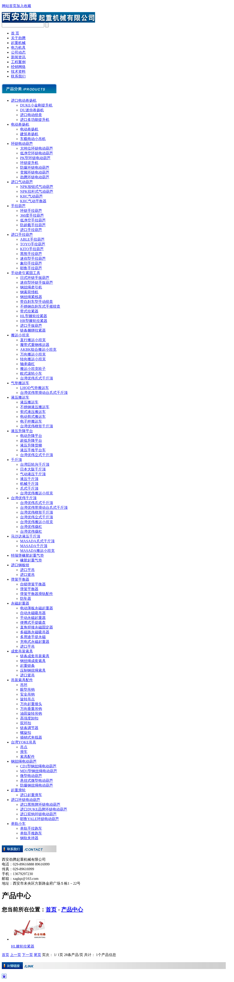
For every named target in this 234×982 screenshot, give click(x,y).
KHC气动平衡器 (33, 201)
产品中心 (72, 909)
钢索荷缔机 (29, 292)
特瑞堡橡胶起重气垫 (27, 555)
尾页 (37, 955)
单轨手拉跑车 (31, 828)
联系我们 (18, 76)
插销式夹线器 (31, 737)
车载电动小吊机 (33, 139)
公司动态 (18, 52)
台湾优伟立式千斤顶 (36, 455)
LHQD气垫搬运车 (34, 388)
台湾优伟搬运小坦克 (36, 493)
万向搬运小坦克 (33, 354)
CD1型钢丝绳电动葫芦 (38, 766)
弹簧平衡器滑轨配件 (36, 594)
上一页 (15, 955)
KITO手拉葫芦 (32, 249)
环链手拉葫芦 (31, 211)
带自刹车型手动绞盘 (36, 302)
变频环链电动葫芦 (34, 172)
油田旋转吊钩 (31, 713)
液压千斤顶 (29, 479)
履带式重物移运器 (34, 345)
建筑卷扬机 (29, 134)
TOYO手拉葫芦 (32, 244)
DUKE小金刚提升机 (36, 105)
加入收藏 (23, 6)
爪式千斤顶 (29, 488)
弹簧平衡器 (20, 579)
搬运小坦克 (20, 335)
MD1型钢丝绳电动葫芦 (38, 771)
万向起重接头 (31, 704)
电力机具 (18, 47)
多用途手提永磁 (33, 637)
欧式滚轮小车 (31, 373)
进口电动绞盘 (31, 115)
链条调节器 (29, 728)
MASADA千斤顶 (33, 546)
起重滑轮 (18, 790)
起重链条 (27, 666)
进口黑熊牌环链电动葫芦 (40, 804)
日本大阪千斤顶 (33, 469)
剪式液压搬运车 (33, 412)
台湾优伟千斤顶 (24, 498)
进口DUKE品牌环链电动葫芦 (43, 809)
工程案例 (18, 62)
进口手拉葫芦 (31, 230)
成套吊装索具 (22, 651)
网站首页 (9, 6)
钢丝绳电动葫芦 (24, 761)
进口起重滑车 (31, 795)
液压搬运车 (20, 397)
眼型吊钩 (27, 689)
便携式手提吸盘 (33, 622)
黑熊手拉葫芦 (31, 254)
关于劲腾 (18, 38)
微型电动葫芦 (31, 776)
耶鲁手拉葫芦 (31, 268)
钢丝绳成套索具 (33, 661)
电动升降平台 (31, 436)
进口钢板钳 (20, 565)
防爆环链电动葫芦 (34, 167)
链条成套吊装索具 (34, 656)
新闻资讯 (18, 57)
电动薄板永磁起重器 (36, 608)
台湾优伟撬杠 (31, 527)
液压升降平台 (22, 431)
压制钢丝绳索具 (33, 670)
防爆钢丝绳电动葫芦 (36, 785)
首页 (51, 909)
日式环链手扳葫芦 (34, 278)
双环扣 (25, 723)
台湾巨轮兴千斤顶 (34, 464)
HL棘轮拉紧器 (22, 946)
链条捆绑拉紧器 (33, 330)
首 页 (15, 33)
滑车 (23, 752)
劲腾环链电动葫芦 (34, 177)
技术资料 (18, 71)
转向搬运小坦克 (33, 359)
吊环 (23, 685)
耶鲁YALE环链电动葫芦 (39, 819)
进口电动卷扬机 (24, 100)
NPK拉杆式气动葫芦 (36, 191)
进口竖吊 (27, 575)
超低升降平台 (31, 440)
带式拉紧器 (29, 311)
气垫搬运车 (20, 383)
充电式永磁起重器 (34, 642)
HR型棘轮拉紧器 (33, 321)
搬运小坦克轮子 (33, 369)
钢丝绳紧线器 (31, 297)
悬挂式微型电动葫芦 (36, 780)
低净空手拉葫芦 (33, 220)
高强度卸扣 (29, 718)
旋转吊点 (27, 699)
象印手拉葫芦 (31, 263)
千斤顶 (16, 460)
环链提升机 (29, 163)
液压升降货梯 (31, 445)
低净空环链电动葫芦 (36, 153)
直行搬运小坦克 (33, 340)
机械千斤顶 (29, 484)
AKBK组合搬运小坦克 (38, 349)
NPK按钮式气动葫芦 (36, 187)
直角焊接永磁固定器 (36, 627)
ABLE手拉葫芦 (32, 239)
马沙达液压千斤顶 (25, 536)
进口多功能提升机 (34, 120)
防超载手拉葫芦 (33, 225)
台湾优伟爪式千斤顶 (36, 378)
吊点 (23, 747)
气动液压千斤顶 (33, 474)
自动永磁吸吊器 (33, 613)
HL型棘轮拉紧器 (33, 316)
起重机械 (18, 43)
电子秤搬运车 (31, 421)
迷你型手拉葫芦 (33, 258)
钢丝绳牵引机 (31, 287)
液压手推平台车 (33, 450)
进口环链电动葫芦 (25, 800)
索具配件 (27, 757)
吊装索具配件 (22, 680)
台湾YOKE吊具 (23, 742)
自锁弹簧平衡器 (33, 584)
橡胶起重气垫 (31, 560)
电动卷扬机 (20, 124)
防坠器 (25, 598)
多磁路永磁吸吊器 (34, 632)
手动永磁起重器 (33, 618)
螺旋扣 (25, 733)
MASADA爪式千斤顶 (37, 541)
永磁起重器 (20, 603)
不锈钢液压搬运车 (34, 407)
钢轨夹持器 (29, 838)
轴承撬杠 (27, 364)
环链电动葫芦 (22, 143)
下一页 (27, 955)
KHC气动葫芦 (31, 196)
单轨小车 (18, 824)
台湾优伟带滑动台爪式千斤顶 (44, 393)
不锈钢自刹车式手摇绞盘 (40, 306)
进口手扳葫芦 (31, 325)
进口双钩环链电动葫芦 (38, 814)
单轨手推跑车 (31, 833)
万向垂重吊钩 (31, 709)
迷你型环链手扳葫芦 (36, 282)
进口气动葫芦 (22, 182)
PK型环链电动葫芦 (35, 158)
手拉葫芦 (18, 206)
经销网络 (18, 67)
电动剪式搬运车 (33, 416)
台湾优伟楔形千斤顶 (36, 426)
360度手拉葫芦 (32, 215)
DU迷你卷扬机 (32, 110)
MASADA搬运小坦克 (37, 551)
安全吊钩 (27, 694)
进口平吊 (27, 570)
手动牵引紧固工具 (25, 273)
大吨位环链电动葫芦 (36, 148)
